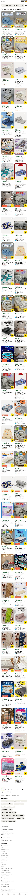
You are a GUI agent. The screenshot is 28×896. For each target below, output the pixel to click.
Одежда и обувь (4, 855)
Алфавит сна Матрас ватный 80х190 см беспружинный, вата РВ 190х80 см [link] (20, 420)
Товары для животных (6, 872)
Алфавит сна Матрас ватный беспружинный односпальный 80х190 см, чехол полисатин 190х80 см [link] (7, 341)
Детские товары (4, 875)
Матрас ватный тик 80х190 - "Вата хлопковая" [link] (19, 82)
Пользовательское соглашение (7, 880)
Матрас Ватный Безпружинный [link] (5, 602)
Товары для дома (5, 857)
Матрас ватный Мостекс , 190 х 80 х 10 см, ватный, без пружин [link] (7, 159)
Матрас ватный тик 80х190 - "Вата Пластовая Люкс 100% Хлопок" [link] (20, 132)
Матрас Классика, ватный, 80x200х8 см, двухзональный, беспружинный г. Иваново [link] (7, 496)
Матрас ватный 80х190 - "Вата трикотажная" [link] (20, 778)
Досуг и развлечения (5, 845)
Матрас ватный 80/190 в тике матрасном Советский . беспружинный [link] (20, 237)
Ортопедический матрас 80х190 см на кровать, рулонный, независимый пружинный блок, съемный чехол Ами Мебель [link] (7, 366)
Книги (2, 866)
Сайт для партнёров (5, 834)
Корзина (19, 894)
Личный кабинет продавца (7, 829)
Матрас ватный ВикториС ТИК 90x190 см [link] (20, 446)
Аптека (2, 859)
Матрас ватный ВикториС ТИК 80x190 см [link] (7, 57)
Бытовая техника (5, 849)
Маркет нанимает (5, 884)
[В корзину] (12, 26)
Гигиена (3, 851)
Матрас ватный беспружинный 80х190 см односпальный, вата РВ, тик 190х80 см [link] (7, 574)
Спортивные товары (5, 870)
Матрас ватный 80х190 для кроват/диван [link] (20, 57)
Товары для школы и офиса (7, 868)
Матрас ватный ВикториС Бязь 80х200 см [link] (7, 263)
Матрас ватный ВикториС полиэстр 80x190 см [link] (20, 32)
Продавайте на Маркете (6, 831)
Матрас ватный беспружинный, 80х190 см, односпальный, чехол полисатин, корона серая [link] (20, 701)
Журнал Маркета (5, 886)
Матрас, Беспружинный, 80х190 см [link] (7, 393)
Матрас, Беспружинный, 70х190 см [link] (7, 549)
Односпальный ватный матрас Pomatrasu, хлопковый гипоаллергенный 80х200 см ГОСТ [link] (7, 779)
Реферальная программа (6, 840)
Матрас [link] (3, 81)
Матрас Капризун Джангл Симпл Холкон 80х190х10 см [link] (7, 522)
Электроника (4, 853)
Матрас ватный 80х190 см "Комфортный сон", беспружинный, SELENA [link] (7, 289)
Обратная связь (4, 882)
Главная (3, 894)
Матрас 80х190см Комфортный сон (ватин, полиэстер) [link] (7, 420)
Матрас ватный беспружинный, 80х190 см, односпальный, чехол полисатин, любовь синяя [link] (7, 132)
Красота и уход (4, 860)
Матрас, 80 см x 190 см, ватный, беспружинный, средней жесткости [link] (20, 159)
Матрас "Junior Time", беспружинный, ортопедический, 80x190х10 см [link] (6, 471)
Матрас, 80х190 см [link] (6, 107)
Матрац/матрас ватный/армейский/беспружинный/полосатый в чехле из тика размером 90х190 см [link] (20, 522)
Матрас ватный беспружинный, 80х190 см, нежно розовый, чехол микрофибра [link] (20, 628)
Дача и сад (3, 864)
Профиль (25, 894)
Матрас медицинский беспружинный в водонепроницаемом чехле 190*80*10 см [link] (19, 602)
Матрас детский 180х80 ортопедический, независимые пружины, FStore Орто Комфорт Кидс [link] (7, 701)
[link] (14, 801)
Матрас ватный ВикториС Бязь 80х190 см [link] (7, 32)
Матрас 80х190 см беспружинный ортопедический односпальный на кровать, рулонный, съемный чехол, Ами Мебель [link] (20, 574)
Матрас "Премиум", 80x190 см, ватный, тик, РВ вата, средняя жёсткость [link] (7, 211)
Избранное (14, 894)
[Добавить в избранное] (12, 12)
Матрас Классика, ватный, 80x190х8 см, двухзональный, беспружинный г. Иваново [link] (7, 237)
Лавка (8, 894)
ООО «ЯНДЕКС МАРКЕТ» (10, 889)
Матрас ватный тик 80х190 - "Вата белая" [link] (19, 496)
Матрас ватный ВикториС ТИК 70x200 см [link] (7, 316)
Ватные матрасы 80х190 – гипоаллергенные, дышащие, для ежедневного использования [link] (20, 263)
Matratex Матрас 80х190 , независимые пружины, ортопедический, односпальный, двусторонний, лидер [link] (20, 549)
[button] (26, 5)
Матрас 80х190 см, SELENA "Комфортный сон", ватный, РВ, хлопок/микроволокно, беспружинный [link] (7, 184)
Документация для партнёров (7, 833)
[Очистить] (22, 5)
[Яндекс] (11, 891)
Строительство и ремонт (6, 874)
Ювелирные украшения (6, 877)
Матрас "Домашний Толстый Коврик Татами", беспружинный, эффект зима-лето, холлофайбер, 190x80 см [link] (7, 676)
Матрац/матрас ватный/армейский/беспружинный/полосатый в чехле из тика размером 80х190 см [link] (20, 211)
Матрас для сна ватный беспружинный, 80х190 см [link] (20, 316)
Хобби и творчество (5, 862)
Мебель (2, 847)
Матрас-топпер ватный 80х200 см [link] (7, 728)
